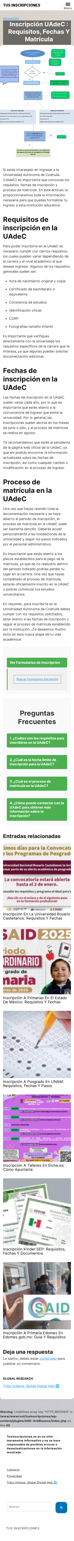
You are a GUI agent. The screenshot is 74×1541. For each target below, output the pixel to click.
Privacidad (14, 1476)
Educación (11, 18)
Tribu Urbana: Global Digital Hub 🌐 (31, 1386)
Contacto (13, 1469)
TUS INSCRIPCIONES (21, 5)
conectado (48, 1359)
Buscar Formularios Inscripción (37, 679)
